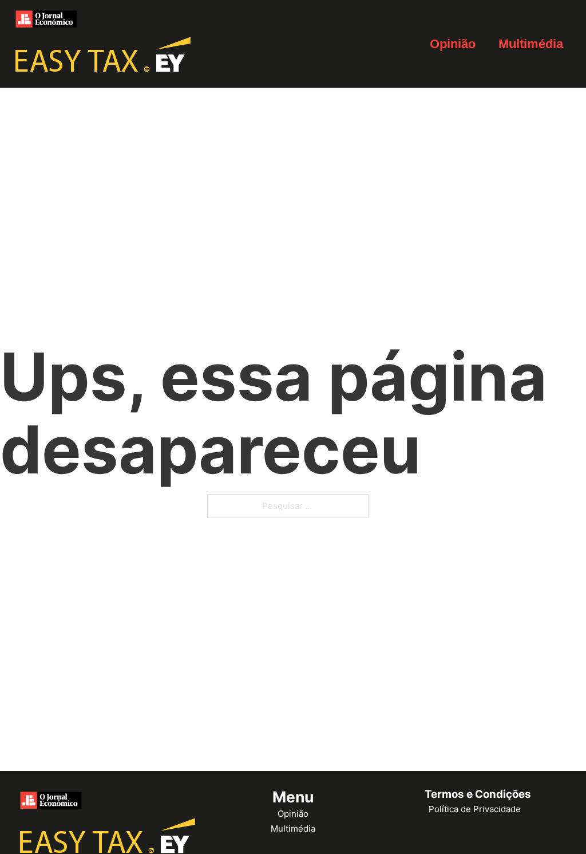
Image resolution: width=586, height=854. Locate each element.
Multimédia (530, 44)
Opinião (453, 44)
